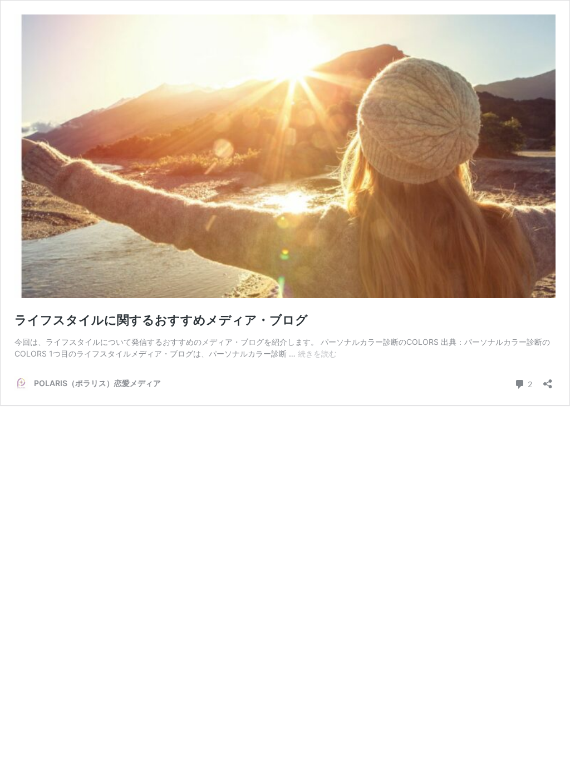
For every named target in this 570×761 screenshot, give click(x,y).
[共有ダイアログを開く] (548, 380)
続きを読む (317, 353)
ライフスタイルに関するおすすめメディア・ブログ (161, 320)
